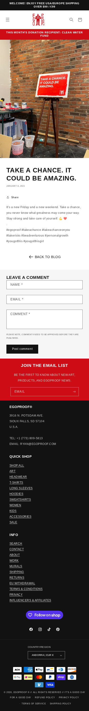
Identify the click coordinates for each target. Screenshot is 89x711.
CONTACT (16, 549)
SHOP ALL (16, 465)
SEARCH (15, 543)
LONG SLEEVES (21, 488)
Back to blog (48, 257)
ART (12, 471)
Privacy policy (69, 697)
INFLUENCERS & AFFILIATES (30, 600)
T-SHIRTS (16, 482)
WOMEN (15, 505)
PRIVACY (16, 594)
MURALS (15, 566)
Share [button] (15, 197)
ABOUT (14, 555)
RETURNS (16, 577)
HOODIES (16, 494)
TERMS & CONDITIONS (26, 589)
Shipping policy (60, 703)
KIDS (13, 511)
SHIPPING (16, 572)
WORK (14, 560)
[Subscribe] (74, 391)
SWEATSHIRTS (20, 499)
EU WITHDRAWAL (22, 583)
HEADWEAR (18, 476)
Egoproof (20, 692)
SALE (13, 522)
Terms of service (34, 703)
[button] (7, 20)
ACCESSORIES (20, 516)
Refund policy (45, 697)
